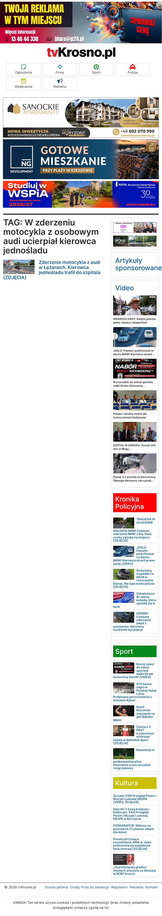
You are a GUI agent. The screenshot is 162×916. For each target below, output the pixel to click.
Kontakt (151, 887)
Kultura (126, 783)
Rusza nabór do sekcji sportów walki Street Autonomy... (133, 383)
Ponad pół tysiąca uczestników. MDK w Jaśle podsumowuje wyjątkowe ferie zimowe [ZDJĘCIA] (132, 843)
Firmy (60, 72)
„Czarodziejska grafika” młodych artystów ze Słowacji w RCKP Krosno (134, 870)
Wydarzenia (23, 87)
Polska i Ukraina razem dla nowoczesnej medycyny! (130, 415)
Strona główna (56, 887)
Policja (133, 72)
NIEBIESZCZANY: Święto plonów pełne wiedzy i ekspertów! (134, 320)
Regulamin (119, 887)
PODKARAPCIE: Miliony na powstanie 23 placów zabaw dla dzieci (133, 829)
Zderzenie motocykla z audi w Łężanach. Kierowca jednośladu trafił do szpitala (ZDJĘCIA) (51, 269)
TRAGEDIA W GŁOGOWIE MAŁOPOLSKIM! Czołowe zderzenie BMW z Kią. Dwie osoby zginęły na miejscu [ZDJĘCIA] (134, 529)
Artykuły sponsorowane (138, 264)
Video (124, 288)
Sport (96, 72)
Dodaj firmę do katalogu (89, 887)
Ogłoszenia (23, 72)
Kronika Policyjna (129, 503)
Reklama (60, 87)
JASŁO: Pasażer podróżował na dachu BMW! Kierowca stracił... (133, 352)
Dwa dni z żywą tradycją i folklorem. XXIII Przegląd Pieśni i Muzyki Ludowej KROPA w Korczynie (131, 813)
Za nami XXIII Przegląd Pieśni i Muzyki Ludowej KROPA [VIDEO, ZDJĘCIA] (134, 799)
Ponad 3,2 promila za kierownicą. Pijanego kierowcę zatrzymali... (134, 478)
